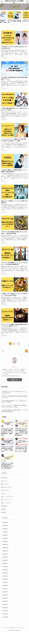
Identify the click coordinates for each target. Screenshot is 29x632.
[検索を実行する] (26, 351)
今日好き (5, 506)
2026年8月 (5, 522)
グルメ (4, 493)
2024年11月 (5, 566)
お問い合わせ (12, 627)
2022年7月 (5, 588)
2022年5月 (5, 595)
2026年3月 (5, 535)
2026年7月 (5, 525)
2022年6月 (5, 591)
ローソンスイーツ (7, 503)
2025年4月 (5, 560)
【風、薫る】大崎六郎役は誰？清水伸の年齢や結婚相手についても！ (14, 397)
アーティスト (6, 484)
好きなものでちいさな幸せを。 (14, 1)
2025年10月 (5, 550)
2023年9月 (5, 569)
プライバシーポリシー (20, 627)
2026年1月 (5, 541)
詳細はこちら (14, 379)
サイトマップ (6, 627)
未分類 (4, 512)
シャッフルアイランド (8, 496)
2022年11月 (5, 576)
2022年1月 (5, 607)
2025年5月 (5, 557)
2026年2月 (5, 538)
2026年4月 (5, 532)
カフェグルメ (6, 490)
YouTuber (5, 477)
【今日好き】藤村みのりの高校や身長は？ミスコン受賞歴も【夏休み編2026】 (14, 410)
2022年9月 (5, 582)
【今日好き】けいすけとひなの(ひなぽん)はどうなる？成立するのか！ (14, 392)
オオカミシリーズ (7, 487)
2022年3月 (5, 601)
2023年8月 (5, 573)
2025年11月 (5, 547)
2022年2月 (5, 604)
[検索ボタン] (1, 1)
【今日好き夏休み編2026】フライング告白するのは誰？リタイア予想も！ (14, 401)
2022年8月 (5, 585)
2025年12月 (5, 544)
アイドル (5, 481)
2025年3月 (5, 563)
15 (18, 343)
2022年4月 (5, 598)
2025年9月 (5, 554)
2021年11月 (5, 614)
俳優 (4, 509)
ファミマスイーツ (7, 499)
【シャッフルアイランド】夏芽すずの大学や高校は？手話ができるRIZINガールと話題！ (14, 406)
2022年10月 (5, 579)
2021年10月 (5, 617)
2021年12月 (5, 610)
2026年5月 (5, 528)
